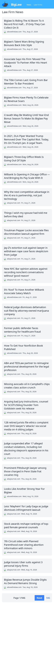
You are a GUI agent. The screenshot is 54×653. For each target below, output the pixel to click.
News (29, 4)
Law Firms (38, 4)
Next (39, 597)
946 (48, 597)
